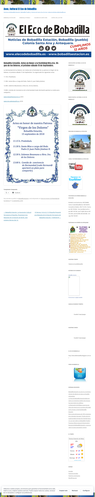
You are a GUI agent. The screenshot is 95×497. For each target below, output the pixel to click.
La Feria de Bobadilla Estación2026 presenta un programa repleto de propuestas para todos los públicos (79, 401)
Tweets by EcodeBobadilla (75, 264)
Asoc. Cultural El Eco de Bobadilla (20, 9)
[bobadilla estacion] (74, 295)
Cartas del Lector (56, 17)
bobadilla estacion (72, 275)
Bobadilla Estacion (9, 17)
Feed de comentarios (74, 476)
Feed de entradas (73, 473)
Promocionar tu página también (75, 297)
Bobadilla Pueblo (24, 17)
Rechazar (75, 490)
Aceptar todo (63, 490)
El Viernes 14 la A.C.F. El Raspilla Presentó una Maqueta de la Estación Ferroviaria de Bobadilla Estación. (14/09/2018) (47, 214)
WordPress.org (72, 478)
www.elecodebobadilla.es (12, 101)
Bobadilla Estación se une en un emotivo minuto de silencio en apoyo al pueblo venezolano (79, 394)
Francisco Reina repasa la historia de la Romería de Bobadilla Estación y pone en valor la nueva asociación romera (79, 425)
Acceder (70, 471)
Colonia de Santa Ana (40, 17)
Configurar (86, 490)
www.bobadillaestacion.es (12, 97)
